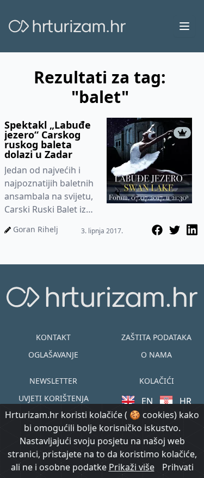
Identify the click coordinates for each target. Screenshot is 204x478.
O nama (156, 354)
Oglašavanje (53, 354)
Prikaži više (131, 467)
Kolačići (156, 381)
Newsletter (53, 381)
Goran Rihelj (35, 229)
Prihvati (178, 467)
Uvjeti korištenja (53, 398)
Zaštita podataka (156, 337)
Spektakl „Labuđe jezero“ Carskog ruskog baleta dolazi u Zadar (47, 139)
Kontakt (53, 337)
